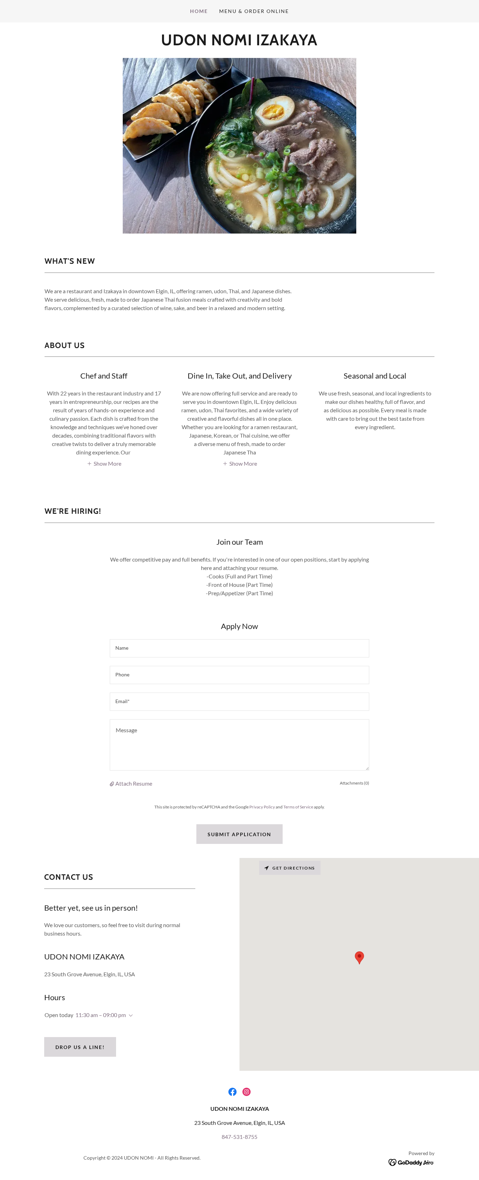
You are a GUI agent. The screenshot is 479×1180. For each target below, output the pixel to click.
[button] (104, 463)
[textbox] (239, 648)
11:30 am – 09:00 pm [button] (100, 1014)
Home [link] (199, 11)
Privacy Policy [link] (262, 806)
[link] (239, 43)
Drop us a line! (80, 1047)
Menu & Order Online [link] (254, 11)
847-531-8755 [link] (239, 1136)
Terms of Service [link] (298, 806)
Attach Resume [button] (133, 783)
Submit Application (239, 834)
